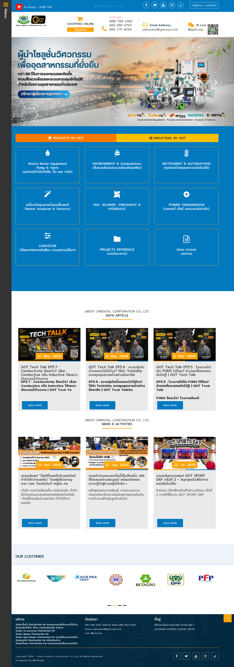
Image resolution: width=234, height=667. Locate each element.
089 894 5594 (127, 625)
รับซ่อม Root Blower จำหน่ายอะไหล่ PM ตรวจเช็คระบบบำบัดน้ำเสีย (48, 637)
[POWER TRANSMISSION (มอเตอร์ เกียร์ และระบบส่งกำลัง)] (186, 190)
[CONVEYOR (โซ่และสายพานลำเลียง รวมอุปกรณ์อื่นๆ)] (48, 231)
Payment (80, 29)
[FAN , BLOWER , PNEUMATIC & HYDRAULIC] (117, 190)
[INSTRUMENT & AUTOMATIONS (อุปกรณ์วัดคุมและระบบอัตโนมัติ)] (186, 148)
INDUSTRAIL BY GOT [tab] (169, 137)
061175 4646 (110, 625)
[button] (17, 81)
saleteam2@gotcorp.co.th (160, 29)
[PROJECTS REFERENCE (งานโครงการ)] (117, 231)
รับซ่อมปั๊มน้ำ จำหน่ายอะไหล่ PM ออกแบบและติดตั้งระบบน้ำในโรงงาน (48, 624)
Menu (6, 12)
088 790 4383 (120, 21)
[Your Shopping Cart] (18, 6)
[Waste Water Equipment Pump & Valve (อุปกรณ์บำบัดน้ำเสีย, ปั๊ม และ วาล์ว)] (48, 148)
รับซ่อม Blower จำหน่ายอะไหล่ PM (32, 634)
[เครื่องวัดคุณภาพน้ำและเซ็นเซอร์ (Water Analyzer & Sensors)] (48, 190)
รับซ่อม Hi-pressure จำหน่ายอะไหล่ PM (35, 630)
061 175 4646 (120, 29)
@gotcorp (195, 29)
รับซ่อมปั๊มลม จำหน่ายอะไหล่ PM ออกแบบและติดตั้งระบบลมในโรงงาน (48, 643)
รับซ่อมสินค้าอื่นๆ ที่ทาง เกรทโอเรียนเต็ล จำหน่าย (39, 627)
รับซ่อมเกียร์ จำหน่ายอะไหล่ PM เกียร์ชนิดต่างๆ (38, 640)
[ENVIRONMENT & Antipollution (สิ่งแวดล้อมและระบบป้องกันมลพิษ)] (117, 148)
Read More (34, 405)
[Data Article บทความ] (186, 231)
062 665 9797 (120, 25)
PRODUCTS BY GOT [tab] (68, 137)
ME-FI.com (38, 660)
